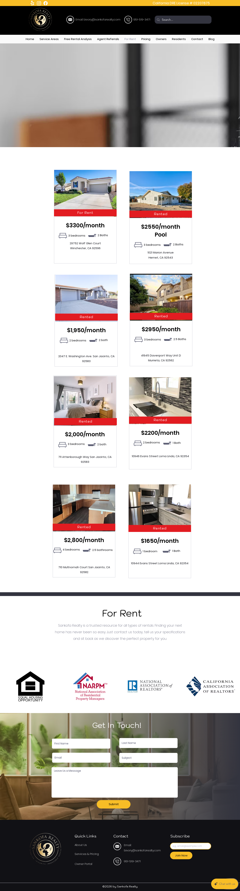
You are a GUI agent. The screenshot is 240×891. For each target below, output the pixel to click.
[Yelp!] (32, 3)
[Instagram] (39, 3)
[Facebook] (45, 3)
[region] (70, 19)
